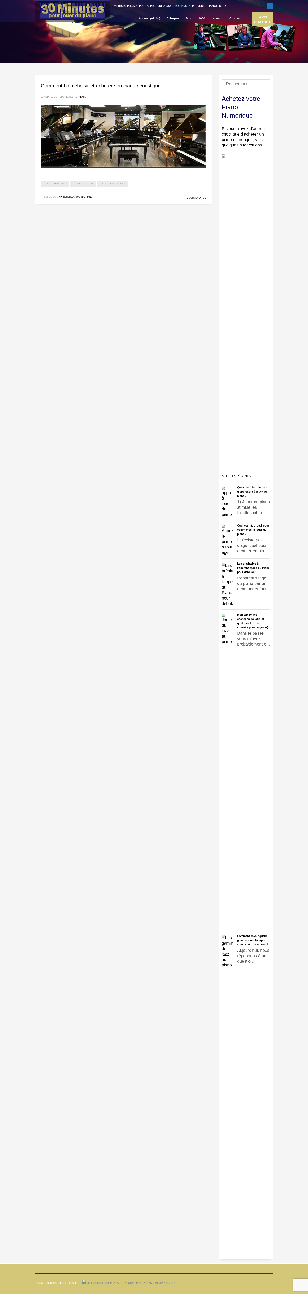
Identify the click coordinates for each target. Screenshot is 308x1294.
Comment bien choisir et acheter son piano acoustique (101, 85)
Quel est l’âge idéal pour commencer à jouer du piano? (253, 530)
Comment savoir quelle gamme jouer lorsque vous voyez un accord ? (252, 940)
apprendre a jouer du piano (75, 197)
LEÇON (262, 19)
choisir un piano (84, 184)
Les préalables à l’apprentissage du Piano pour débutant (253, 568)
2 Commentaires (196, 198)
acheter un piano (56, 184)
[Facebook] (270, 6)
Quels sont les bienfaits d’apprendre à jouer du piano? (252, 491)
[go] (265, 84)
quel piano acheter (114, 184)
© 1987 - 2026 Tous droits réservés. (56, 1282)
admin (82, 97)
